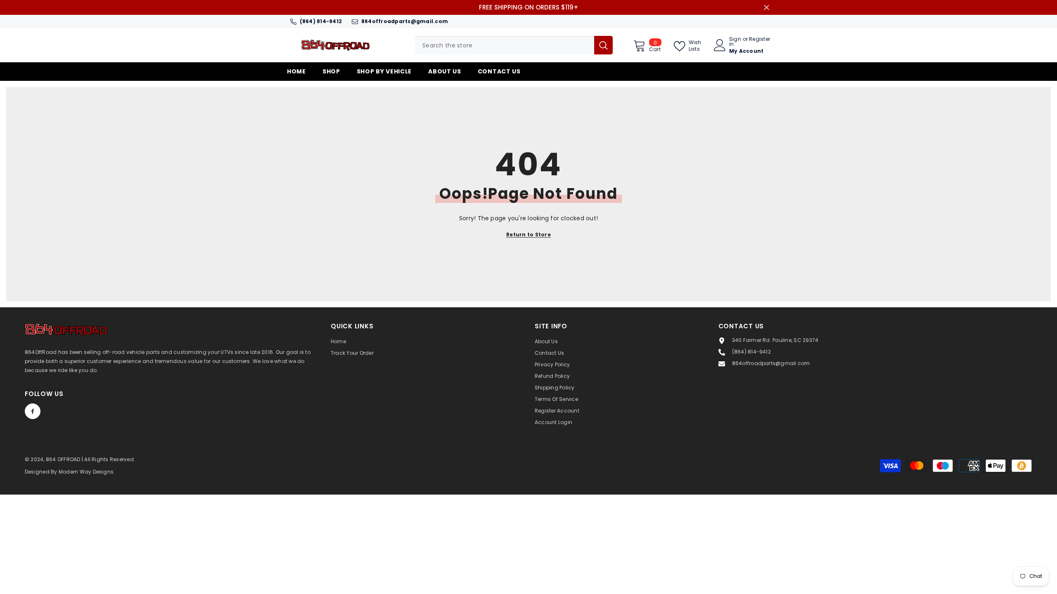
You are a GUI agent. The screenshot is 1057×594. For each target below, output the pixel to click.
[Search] (514, 45)
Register (759, 39)
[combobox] (504, 45)
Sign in (735, 42)
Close (766, 7)
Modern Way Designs (86, 471)
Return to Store (528, 234)
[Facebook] (32, 411)
